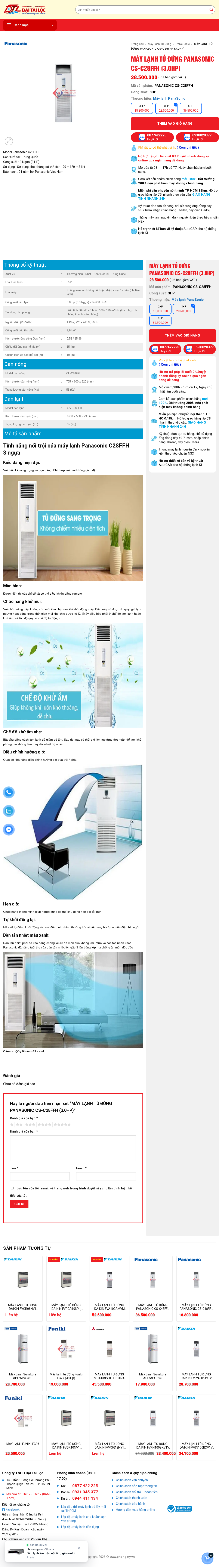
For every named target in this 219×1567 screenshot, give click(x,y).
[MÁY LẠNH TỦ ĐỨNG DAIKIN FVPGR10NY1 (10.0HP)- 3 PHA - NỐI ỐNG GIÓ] (66, 1279)
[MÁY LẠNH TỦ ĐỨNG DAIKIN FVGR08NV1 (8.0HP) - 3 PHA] (22, 1279)
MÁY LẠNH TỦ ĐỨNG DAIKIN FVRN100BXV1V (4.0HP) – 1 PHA (196, 1445)
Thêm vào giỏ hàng (175, 124)
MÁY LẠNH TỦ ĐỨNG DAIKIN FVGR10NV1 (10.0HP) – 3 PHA (66, 1445)
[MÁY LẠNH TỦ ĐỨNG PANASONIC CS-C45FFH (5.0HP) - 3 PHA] (152, 1279)
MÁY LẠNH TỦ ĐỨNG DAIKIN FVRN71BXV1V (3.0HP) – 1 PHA (196, 1376)
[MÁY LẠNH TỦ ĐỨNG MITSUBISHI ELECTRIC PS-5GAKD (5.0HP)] (109, 1348)
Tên (14, 1168)
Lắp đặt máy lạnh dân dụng (80, 1527)
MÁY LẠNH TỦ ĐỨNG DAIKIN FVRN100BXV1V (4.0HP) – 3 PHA (152, 1445)
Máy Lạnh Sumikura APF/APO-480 (22, 1376)
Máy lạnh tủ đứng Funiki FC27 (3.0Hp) (66, 1376)
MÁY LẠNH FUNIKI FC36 (22, 1444)
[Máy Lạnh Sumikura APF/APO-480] (22, 1348)
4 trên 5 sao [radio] (43, 1124)
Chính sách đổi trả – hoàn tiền (137, 1492)
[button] (30, 25)
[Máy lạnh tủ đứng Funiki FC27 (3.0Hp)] (66, 1348)
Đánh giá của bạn (24, 1118)
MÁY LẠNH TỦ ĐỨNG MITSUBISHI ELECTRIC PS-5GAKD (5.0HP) (109, 1376)
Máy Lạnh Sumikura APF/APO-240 (152, 1376)
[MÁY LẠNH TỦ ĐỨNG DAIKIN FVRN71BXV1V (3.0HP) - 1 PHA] (196, 1348)
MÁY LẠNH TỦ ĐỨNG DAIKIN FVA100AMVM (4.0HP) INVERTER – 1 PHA (109, 1307)
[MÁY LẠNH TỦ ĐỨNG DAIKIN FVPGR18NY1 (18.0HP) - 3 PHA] (109, 1418)
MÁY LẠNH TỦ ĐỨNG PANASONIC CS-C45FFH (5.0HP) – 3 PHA (153, 1307)
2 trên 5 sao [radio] (19, 1124)
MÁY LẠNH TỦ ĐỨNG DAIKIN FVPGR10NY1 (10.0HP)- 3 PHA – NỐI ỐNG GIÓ (66, 1307)
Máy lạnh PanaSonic (169, 98)
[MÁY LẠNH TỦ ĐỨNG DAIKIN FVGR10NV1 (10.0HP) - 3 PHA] (66, 1418)
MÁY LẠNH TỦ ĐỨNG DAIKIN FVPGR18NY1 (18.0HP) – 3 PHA (109, 1445)
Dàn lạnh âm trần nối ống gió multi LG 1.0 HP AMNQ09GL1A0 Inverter (53, 1553)
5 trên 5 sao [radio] (61, 1124)
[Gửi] (211, 9)
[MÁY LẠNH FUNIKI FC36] (22, 1418)
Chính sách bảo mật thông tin (136, 1486)
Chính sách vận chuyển (132, 1480)
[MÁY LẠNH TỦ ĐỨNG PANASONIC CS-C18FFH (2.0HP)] (196, 1279)
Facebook (12, 1509)
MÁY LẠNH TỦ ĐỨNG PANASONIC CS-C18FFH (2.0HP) (196, 1307)
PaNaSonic (183, 44)
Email (81, 1168)
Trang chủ (137, 44)
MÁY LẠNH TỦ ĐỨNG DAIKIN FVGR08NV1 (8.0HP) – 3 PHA (22, 1307)
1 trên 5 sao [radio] (11, 1124)
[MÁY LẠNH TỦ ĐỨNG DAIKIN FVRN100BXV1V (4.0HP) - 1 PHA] (196, 1418)
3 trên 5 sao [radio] (29, 1124)
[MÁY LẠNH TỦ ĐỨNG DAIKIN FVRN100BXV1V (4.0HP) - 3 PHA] (152, 1418)
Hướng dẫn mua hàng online (135, 1510)
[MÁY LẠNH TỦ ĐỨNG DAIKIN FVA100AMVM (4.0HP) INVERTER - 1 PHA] (109, 1279)
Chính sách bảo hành (130, 1504)
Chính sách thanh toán (131, 1498)
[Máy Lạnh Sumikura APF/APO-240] (152, 1348)
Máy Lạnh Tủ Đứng (159, 44)
